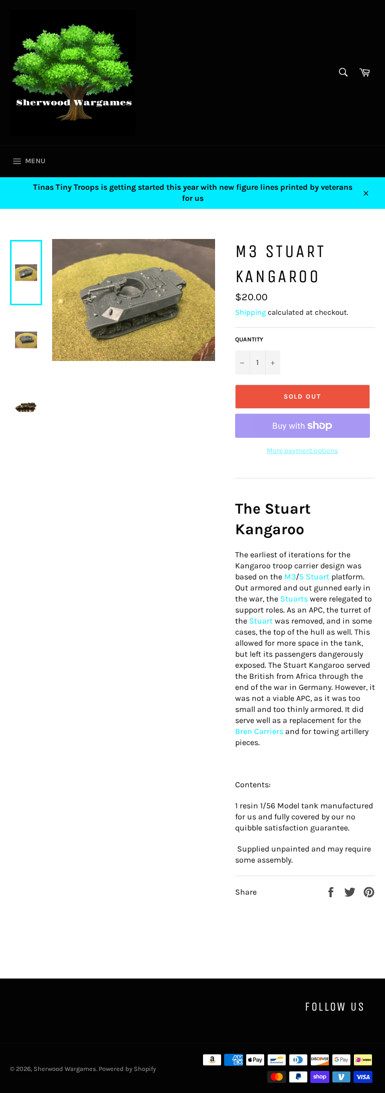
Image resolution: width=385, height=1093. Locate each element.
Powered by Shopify (127, 1068)
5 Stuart (314, 576)
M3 (290, 576)
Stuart (261, 621)
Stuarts (294, 598)
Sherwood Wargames (65, 1068)
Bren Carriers (259, 731)
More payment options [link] (302, 450)
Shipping (250, 312)
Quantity (249, 339)
